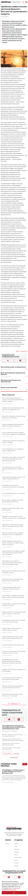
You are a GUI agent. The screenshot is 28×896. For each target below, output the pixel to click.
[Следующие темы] (26, 764)
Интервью (16, 851)
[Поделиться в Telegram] (8, 360)
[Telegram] (8, 719)
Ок (14, 893)
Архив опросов (14, 757)
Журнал (16, 860)
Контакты (7, 843)
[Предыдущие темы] (23, 764)
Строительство (23, 351)
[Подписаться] (20, 360)
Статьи (16, 846)
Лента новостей (8, 395)
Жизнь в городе (17, 857)
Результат (16, 753)
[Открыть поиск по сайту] (23, 2)
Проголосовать (7, 753)
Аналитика (16, 849)
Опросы (16, 865)
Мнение (16, 854)
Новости (18, 351)
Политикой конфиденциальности (11, 888)
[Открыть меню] (26, 2)
